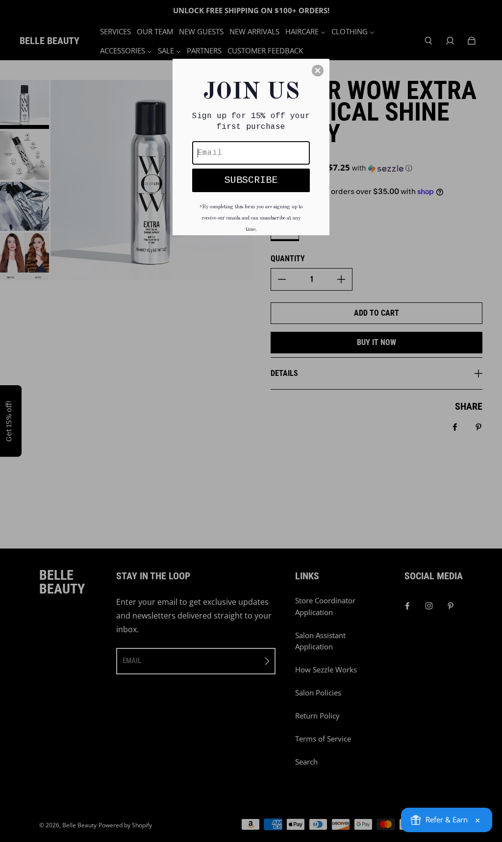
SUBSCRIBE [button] (251, 180)
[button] (318, 70)
